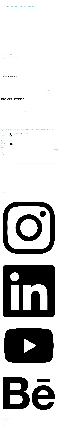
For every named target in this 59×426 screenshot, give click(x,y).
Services (16, 6)
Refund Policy (3, 424)
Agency (12, 6)
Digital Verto (9, 418)
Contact (33, 6)
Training (29, 6)
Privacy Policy (3, 422)
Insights (24, 6)
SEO (3, 73)
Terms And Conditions (4, 420)
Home (8, 6)
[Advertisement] (29, 14)
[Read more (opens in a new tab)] (29, 4)
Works (21, 6)
